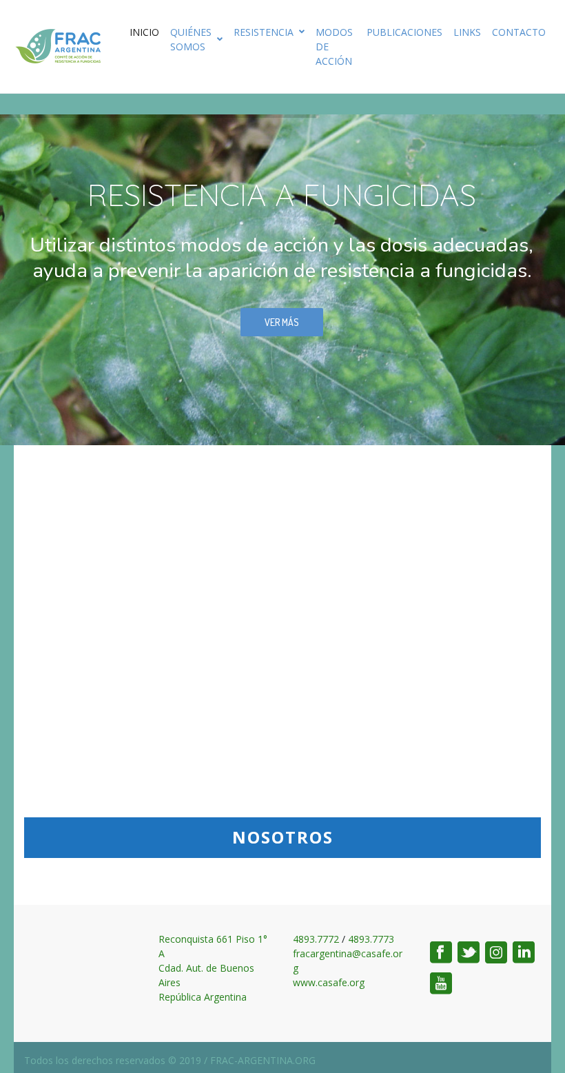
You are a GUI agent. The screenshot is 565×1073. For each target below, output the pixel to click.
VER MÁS (282, 322)
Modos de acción (334, 46)
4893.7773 (371, 939)
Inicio (144, 32)
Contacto (519, 32)
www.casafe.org (328, 982)
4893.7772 (316, 939)
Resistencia (264, 32)
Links (467, 32)
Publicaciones (404, 32)
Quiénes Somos (191, 39)
